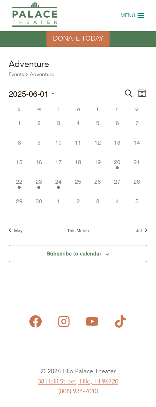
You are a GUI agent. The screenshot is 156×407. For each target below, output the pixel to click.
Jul (139, 230)
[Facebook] (35, 321)
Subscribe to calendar (74, 253)
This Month (78, 230)
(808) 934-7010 (78, 391)
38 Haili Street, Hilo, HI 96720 (78, 381)
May (18, 230)
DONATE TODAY (78, 38)
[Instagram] (64, 321)
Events (16, 74)
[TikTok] (120, 321)
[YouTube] (92, 321)
